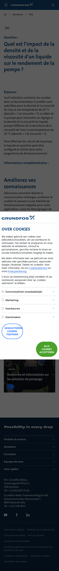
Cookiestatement (38, 267)
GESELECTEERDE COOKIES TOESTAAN (14, 331)
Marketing (12, 300)
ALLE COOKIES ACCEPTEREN (46, 349)
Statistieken (12, 317)
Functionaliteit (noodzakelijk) (23, 291)
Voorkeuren (12, 308)
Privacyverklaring (17, 271)
